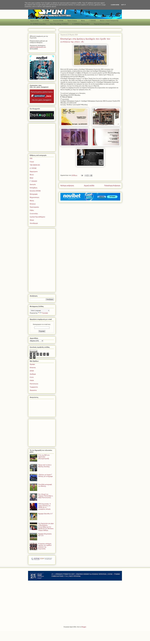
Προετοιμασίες (34, 207)
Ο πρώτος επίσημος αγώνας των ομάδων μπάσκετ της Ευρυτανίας (45, 546)
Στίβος (32, 210)
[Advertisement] (42, 137)
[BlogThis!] (88, 175)
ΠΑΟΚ (32, 380)
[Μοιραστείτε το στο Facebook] (91, 175)
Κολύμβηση (33, 187)
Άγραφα (32, 364)
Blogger (84, 627)
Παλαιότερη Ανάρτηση (112, 185)
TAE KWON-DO (35, 165)
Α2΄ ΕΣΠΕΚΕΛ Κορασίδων (38, 24)
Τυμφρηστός (34, 387)
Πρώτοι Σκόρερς (72, 20)
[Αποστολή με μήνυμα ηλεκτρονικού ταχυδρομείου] (86, 175)
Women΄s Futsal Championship (109, 20)
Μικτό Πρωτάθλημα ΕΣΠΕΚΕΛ (59, 24)
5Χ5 (31, 158)
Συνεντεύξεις (34, 213)
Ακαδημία (33, 374)
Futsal (32, 162)
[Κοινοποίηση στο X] (89, 175)
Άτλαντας (33, 367)
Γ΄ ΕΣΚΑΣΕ (92, 20)
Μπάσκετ (33, 204)
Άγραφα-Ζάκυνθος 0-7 (45, 513)
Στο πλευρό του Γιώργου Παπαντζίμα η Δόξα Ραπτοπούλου (45, 495)
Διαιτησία (33, 184)
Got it (123, 5)
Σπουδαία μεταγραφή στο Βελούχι (45, 485)
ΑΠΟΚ (32, 371)
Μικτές (83, 20)
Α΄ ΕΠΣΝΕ (46, 20)
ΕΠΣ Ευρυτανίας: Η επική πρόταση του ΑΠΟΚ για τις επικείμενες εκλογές (44, 506)
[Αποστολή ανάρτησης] (81, 175)
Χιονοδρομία (34, 223)
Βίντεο (32, 174)
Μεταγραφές (34, 194)
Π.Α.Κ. (32, 377)
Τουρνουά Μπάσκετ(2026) (101, 24)
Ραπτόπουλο (34, 384)
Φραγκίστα (33, 390)
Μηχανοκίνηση (34, 197)
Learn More (115, 5)
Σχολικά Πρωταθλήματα (37, 217)
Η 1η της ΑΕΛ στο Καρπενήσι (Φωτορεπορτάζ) (44, 456)
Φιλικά (32, 220)
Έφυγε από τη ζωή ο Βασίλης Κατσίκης (44, 465)
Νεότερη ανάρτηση (67, 185)
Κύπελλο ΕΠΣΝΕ (58, 20)
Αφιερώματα (34, 171)
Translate (45, 313)
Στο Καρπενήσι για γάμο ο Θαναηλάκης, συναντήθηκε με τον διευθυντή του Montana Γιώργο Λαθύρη (46, 527)
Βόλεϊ (31, 178)
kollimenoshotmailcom (38, 47)
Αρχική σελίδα (34, 20)
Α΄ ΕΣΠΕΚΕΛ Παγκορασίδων (81, 24)
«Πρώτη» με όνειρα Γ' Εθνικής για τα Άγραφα (45, 475)
